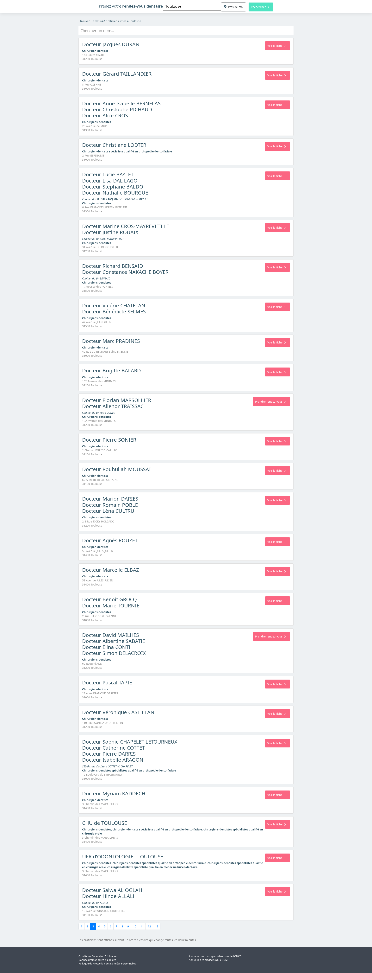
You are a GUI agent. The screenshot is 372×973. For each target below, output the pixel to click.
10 (134, 926)
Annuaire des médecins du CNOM (208, 960)
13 (156, 926)
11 (142, 926)
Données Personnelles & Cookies (97, 960)
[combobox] (192, 6)
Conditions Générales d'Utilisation (97, 956)
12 (149, 926)
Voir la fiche (274, 46)
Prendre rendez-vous (268, 401)
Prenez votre (131, 6)
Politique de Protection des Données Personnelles (107, 963)
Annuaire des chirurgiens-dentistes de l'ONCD (215, 956)
